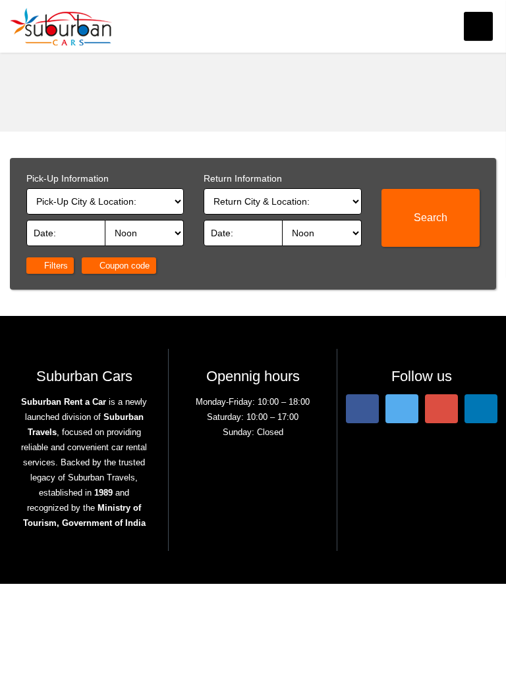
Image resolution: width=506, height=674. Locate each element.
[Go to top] (484, 652)
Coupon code (123, 266)
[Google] (441, 408)
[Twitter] (401, 408)
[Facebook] (362, 408)
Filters (55, 266)
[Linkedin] (480, 408)
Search (430, 217)
